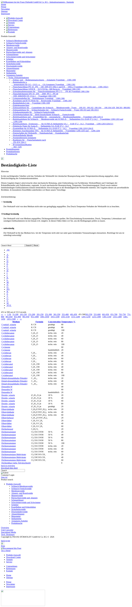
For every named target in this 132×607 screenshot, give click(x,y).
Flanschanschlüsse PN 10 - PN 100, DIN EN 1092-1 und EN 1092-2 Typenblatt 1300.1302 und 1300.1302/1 (60, 87)
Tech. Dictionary (8, 534)
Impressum (5, 14)
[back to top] (2, 539)
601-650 (105, 314)
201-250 (40, 314)
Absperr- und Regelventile (17, 47)
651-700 (113, 314)
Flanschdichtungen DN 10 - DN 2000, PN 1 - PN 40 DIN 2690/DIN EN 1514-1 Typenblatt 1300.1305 (34, 95)
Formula (39, 322)
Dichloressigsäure (8, 432)
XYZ (9, 305)
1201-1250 (85, 317)
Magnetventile (12, 50)
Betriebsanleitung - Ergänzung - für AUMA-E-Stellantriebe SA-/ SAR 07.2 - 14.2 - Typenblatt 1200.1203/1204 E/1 (63, 124)
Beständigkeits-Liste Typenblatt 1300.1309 (31, 103)
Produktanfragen (13, 151)
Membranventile (12, 45)
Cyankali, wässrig (8, 324)
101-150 (23, 314)
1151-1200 (75, 317)
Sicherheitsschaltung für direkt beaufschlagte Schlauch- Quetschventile (44, 114)
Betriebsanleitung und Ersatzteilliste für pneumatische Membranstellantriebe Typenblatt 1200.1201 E (58, 117)
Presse (3, 7)
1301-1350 (106, 317)
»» (21, 319)
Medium (16, 322)
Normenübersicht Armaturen (24, 138)
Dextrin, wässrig (8, 395)
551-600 (97, 314)
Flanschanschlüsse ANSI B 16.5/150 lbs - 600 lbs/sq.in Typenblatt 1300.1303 (46, 89)
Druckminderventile (14, 66)
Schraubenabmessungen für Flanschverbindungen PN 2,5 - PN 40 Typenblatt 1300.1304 (51, 91)
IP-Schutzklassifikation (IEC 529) (21, 146)
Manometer (10, 71)
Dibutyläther (6, 420)
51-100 (15, 314)
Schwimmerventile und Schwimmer (20, 57)
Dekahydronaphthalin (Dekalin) (14, 378)
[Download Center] (14, 20)
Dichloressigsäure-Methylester (13, 454)
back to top (5, 541)
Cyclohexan (6, 353)
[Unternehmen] (12, 27)
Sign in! (4, 477)
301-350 (56, 314)
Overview (5, 528)
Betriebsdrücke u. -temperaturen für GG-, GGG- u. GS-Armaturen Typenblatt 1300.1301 (43, 83)
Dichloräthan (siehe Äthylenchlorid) (16, 463)
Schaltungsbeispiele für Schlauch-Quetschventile (34, 112)
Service (9, 562)
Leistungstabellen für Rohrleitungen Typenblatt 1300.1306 (39, 98)
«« (2, 314)
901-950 (25, 317)
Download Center (13, 557)
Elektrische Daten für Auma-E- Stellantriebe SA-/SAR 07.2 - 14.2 (41, 126)
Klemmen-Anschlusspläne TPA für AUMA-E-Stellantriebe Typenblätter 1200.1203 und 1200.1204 (56, 131)
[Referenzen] (12, 29)
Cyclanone (5, 347)
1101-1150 (65, 317)
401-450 (73, 314)
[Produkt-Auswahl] (14, 18)
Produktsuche (11, 154)
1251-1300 (96, 317)
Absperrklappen (12, 68)
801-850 (9, 317)
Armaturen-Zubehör (14, 75)
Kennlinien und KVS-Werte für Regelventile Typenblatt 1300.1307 (42, 101)
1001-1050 (44, 317)
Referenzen (10, 568)
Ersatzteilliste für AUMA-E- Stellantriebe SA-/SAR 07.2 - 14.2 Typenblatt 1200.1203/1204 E (53, 128)
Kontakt (9, 571)
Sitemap (4, 11)
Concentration (54, 322)
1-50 (9, 314)
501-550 (88, 314)
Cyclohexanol (7, 364)
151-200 (31, 314)
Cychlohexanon (7, 333)
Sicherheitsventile (13, 64)
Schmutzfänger (12, 54)
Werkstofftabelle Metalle (23, 135)
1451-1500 (11, 319)
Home (3, 4)
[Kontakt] (10, 32)
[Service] (10, 25)
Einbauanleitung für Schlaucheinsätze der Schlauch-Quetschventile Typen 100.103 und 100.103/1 (56, 110)
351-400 (65, 314)
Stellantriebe (11, 73)
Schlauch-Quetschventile (16, 43)
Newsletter (5, 9)
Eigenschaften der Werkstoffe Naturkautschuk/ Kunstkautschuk (41, 133)
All (8, 250)
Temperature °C (68, 322)
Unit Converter (7, 530)
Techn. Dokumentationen (18, 78)
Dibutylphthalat (7, 409)
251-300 (48, 314)
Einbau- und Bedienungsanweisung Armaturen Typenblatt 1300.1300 (44, 80)
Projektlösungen (12, 149)
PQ (8, 289)
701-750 (122, 314)
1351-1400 (117, 317)
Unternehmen (11, 566)
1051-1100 (55, 317)
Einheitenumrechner (21, 105)
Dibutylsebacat (7, 418)
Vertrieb (9, 559)
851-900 (17, 317)
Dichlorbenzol (7, 429)
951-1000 (35, 317)
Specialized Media (8, 532)
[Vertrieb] (10, 23)
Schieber (9, 59)
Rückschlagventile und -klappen (19, 52)
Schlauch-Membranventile (17, 41)
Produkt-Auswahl (13, 484)
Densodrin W (6, 387)
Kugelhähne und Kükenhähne (18, 61)
